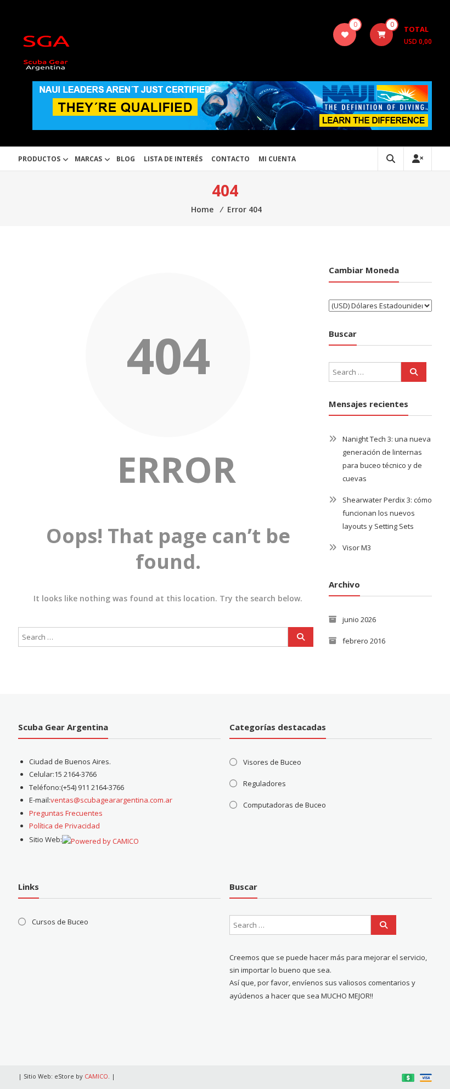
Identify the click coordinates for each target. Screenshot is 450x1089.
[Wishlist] (344, 35)
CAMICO (96, 1076)
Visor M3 (356, 547)
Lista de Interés (173, 158)
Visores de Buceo (272, 762)
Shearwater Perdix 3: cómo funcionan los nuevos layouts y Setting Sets (387, 513)
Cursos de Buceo (60, 922)
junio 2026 (359, 619)
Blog (125, 158)
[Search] (300, 637)
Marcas (88, 158)
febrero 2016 (363, 641)
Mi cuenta (277, 158)
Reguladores (264, 783)
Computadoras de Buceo (284, 805)
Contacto (230, 158)
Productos (39, 158)
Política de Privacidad (64, 826)
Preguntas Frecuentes (66, 813)
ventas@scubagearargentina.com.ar (111, 800)
